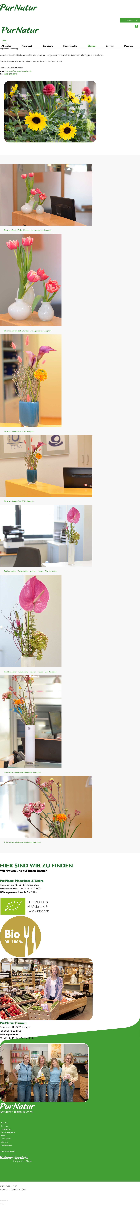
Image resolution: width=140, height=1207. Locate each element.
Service (110, 45)
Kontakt (24, 1189)
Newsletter (129, 20)
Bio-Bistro (48, 45)
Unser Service (6, 1139)
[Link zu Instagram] (121, 20)
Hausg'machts (70, 45)
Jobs (137, 20)
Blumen (91, 45)
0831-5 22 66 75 (10, 74)
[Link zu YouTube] (123, 20)
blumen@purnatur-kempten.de (19, 71)
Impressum (4, 1189)
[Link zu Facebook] (122, 20)
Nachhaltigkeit (6, 1145)
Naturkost (27, 45)
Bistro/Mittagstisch (8, 1132)
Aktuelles (6, 45)
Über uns (128, 45)
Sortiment (4, 1126)
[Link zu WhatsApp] (6, 1172)
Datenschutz (15, 1189)
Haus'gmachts (6, 1129)
